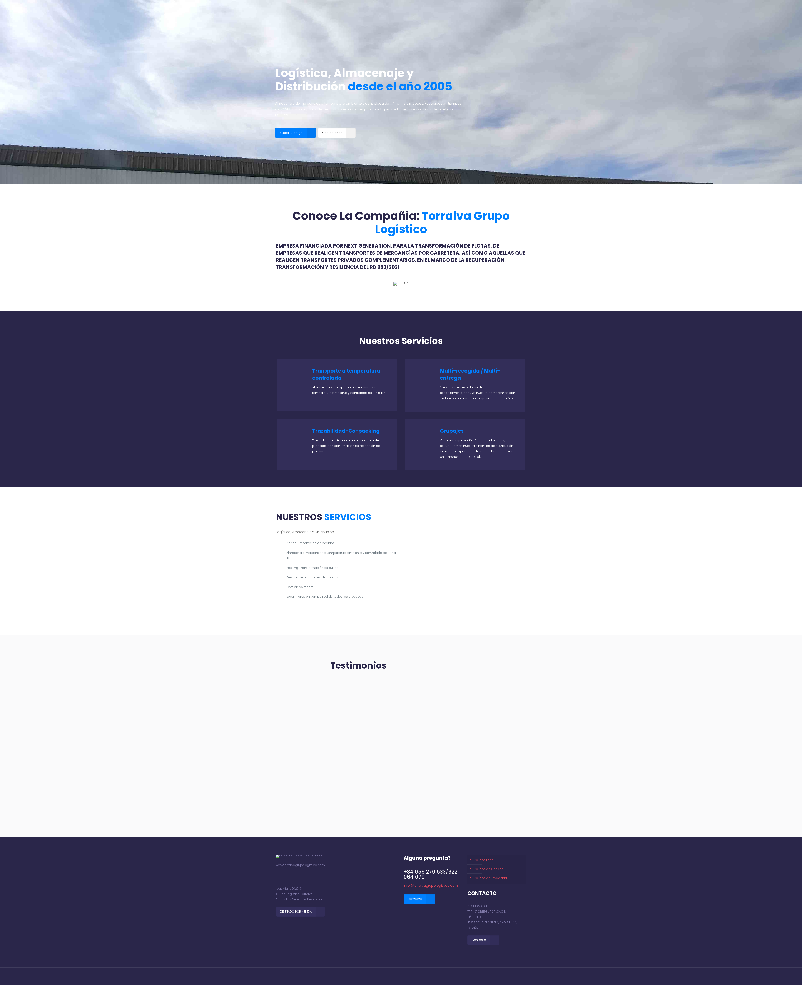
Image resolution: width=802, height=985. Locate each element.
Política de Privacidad (490, 878)
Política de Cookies (488, 869)
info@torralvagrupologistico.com (431, 885)
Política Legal (484, 860)
